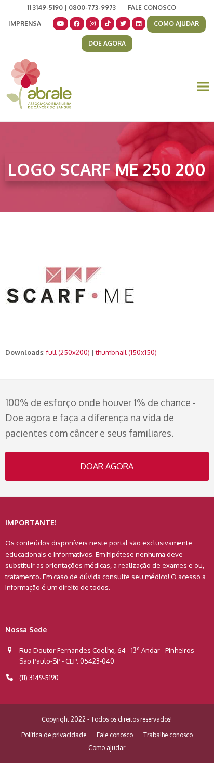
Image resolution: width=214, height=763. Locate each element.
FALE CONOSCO (152, 7)
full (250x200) (68, 352)
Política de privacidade (53, 735)
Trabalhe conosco (168, 735)
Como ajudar (106, 748)
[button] (203, 86)
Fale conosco (115, 735)
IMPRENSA (24, 23)
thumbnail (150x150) (126, 352)
